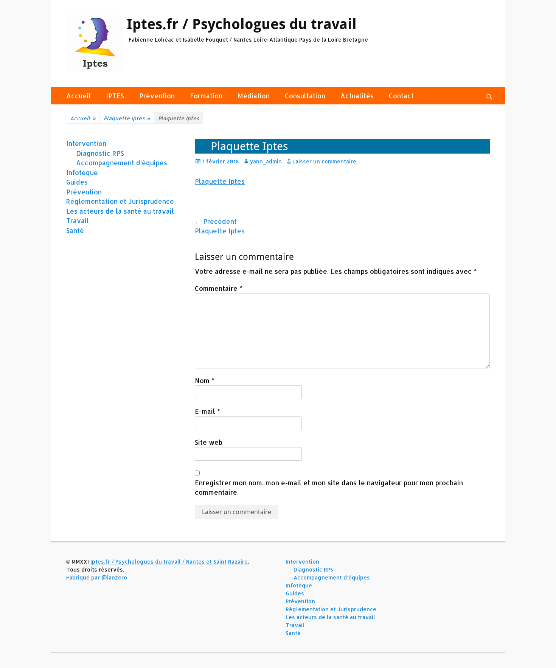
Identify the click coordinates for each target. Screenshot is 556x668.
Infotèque (82, 172)
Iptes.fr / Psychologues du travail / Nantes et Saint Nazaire (169, 561)
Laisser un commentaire (324, 161)
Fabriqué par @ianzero (96, 577)
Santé (75, 230)
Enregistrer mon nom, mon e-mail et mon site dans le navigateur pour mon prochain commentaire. (329, 487)
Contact (401, 96)
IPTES (115, 96)
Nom (204, 380)
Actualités (357, 96)
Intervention (86, 143)
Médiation (254, 96)
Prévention (157, 96)
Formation (206, 96)
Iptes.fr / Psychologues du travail (242, 24)
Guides (77, 182)
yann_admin (266, 161)
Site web (208, 442)
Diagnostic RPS (100, 153)
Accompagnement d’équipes (121, 162)
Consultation (305, 96)
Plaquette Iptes (127, 118)
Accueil (78, 96)
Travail (77, 220)
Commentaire (218, 288)
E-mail (207, 411)
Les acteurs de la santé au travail (120, 211)
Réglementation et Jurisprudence (120, 201)
